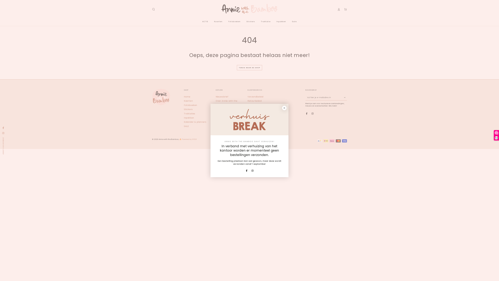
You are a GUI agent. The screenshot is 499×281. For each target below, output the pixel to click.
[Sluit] (284, 108)
